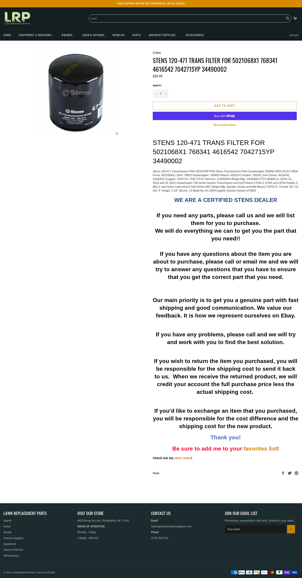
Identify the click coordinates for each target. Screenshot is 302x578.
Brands (67, 35)
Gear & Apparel (93, 35)
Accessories (195, 35)
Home (7, 35)
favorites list (260, 448)
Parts (136, 35)
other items (182, 458)
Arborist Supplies (162, 35)
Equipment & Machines (35, 35)
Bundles (119, 35)
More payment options (224, 124)
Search (7, 520)
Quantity (157, 85)
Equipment (9, 544)
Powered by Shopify (45, 572)
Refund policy (11, 555)
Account (294, 35)
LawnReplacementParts (23, 572)
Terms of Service (13, 549)
